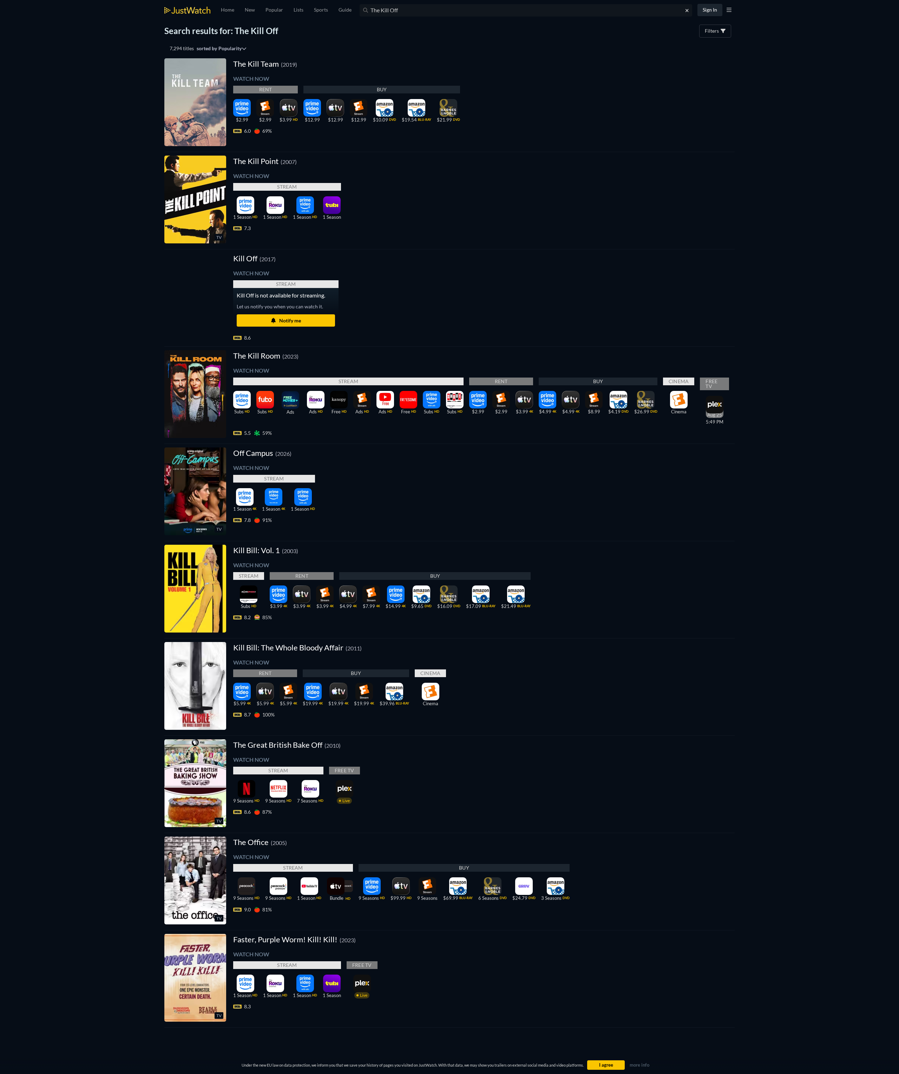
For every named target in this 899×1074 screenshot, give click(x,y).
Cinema (679, 381)
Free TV (711, 383)
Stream (287, 187)
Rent (265, 89)
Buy (382, 89)
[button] (254, 258)
